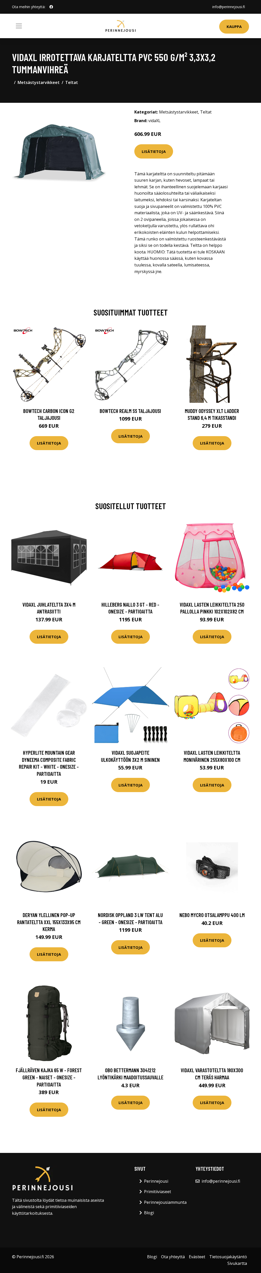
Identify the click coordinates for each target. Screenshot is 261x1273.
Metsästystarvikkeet (39, 82)
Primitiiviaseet (157, 1191)
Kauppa (234, 26)
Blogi (149, 1212)
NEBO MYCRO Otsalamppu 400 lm (212, 915)
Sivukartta (237, 1263)
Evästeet (197, 1257)
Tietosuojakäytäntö (228, 1257)
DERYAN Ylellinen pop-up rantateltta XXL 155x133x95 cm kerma (49, 922)
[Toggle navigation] (19, 26)
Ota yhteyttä (173, 1257)
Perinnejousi (156, 1181)
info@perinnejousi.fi (228, 6)
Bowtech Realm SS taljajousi (130, 411)
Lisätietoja (154, 151)
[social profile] (51, 7)
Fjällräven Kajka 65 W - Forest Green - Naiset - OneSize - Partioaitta (49, 1077)
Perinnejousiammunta (165, 1202)
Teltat (71, 82)
